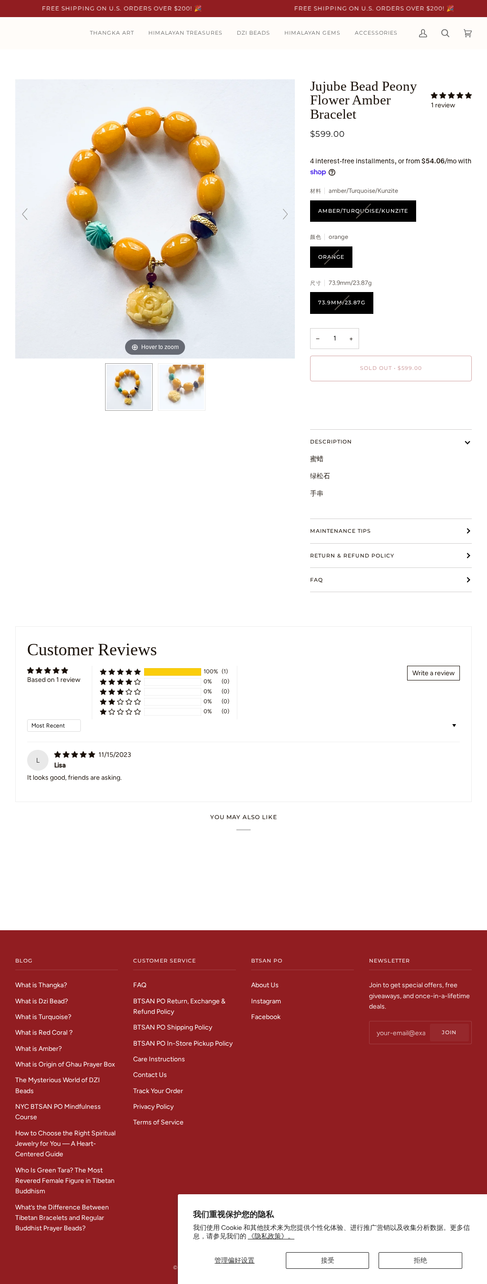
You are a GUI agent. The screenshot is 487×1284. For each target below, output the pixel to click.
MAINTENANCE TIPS (340, 531)
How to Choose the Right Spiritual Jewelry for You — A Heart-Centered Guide (65, 1143)
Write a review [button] (433, 673)
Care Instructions (159, 1059)
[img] (75, 754)
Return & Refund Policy (352, 555)
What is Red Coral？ (44, 1032)
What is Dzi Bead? (41, 1001)
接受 (327, 1260)
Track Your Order (158, 1091)
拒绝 (420, 1260)
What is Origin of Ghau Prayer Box (65, 1064)
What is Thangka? (41, 985)
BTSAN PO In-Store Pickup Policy (183, 1043)
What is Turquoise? (43, 1016)
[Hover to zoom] (155, 218)
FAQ (316, 579)
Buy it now (391, 400)
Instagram (266, 1001)
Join (449, 1032)
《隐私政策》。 (271, 1236)
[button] (451, 95)
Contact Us (150, 1074)
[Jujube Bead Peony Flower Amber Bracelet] (129, 387)
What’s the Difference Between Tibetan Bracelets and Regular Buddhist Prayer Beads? (62, 1217)
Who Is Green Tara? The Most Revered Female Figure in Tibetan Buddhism (65, 1180)
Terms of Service (158, 1122)
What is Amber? (38, 1048)
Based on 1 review (53, 679)
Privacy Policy (153, 1106)
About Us (265, 985)
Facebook (266, 1016)
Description (331, 441)
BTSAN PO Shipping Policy (172, 1027)
